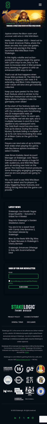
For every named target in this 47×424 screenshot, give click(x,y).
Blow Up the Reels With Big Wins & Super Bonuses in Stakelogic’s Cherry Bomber (23, 241)
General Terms (17, 322)
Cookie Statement (31, 317)
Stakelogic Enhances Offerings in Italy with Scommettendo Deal (23, 250)
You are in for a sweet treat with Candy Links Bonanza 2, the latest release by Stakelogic (22, 231)
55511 (27, 352)
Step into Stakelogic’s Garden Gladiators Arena (23, 221)
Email (10, 272)
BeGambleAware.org (23, 360)
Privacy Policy (14, 317)
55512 (23, 348)
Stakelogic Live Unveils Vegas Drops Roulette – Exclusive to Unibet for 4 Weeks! (22, 214)
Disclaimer (31, 322)
